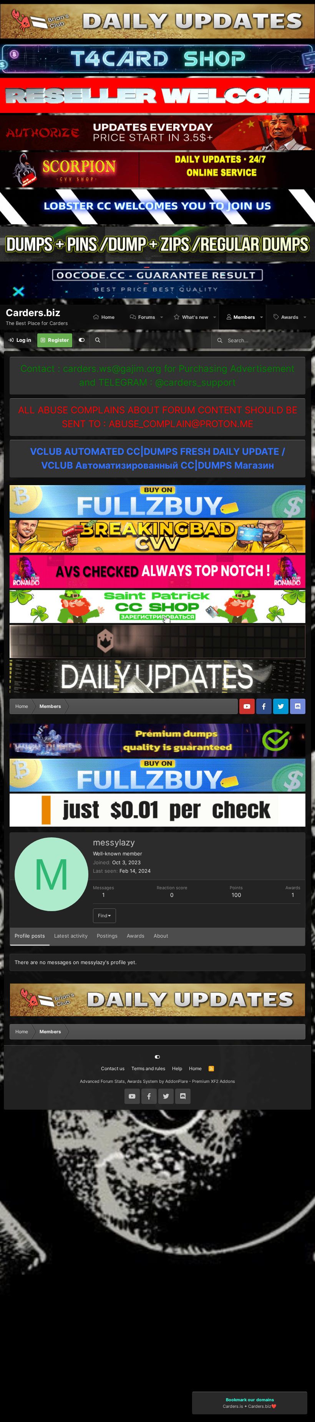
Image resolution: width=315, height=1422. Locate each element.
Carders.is (233, 1406)
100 (236, 895)
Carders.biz (259, 1406)
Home (107, 317)
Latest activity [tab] (71, 936)
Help (177, 1068)
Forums (146, 317)
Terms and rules (148, 1068)
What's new (195, 317)
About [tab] (161, 936)
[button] (162, 317)
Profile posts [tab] (30, 936)
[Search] (98, 340)
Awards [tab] (135, 936)
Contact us (112, 1068)
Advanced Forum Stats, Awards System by (157, 1081)
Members (244, 317)
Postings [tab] (107, 936)
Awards (289, 317)
